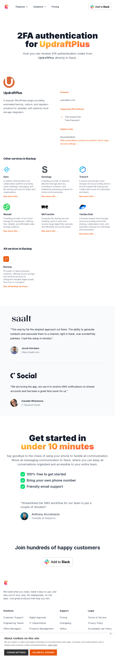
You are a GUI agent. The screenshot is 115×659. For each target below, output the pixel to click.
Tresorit (83, 176)
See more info (11, 196)
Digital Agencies (37, 617)
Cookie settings (16, 652)
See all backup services (16, 286)
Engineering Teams (13, 623)
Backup (7, 266)
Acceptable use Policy (100, 628)
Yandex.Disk (86, 214)
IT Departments (37, 623)
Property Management (41, 628)
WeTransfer (48, 214)
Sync (6, 176)
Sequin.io (50, 518)
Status (63, 628)
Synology (46, 176)
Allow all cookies (43, 652)
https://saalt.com (30, 352)
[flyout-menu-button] (22, 6)
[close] (110, 633)
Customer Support (13, 617)
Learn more (52, 645)
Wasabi (7, 214)
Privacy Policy (95, 623)
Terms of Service (97, 617)
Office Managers (12, 628)
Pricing (55, 6)
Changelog (65, 623)
